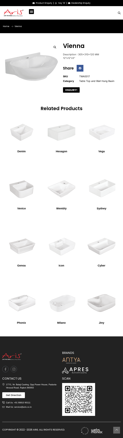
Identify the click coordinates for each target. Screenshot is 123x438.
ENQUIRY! (71, 89)
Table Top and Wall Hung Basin (96, 81)
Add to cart (21, 157)
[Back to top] (116, 430)
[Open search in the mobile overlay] (119, 13)
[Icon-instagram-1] (14, 369)
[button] (31, 11)
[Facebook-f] (5, 369)
